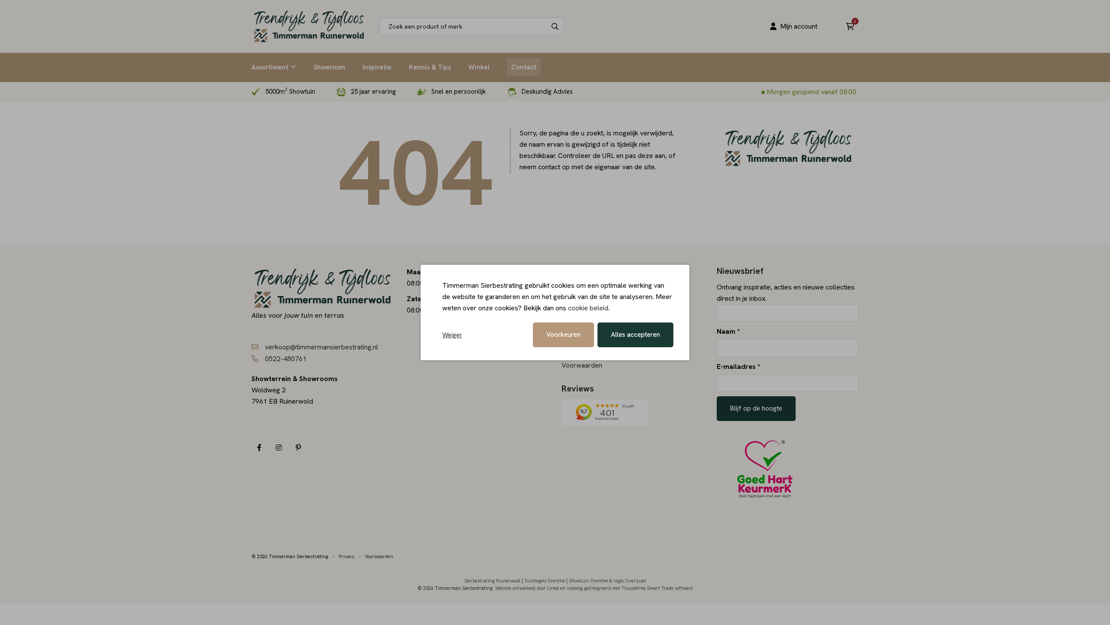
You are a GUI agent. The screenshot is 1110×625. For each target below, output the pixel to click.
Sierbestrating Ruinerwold (492, 581)
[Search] (555, 26)
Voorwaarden (582, 365)
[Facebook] (259, 447)
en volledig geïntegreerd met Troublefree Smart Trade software (626, 588)
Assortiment (269, 67)
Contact (523, 67)
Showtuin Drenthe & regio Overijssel (607, 581)
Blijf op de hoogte (756, 408)
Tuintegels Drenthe (544, 581)
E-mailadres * (738, 366)
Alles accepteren (635, 334)
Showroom (329, 67)
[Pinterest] (298, 447)
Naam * (728, 331)
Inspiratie (377, 67)
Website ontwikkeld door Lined (527, 588)
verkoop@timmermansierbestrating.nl (321, 347)
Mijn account (798, 26)
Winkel (479, 67)
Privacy (347, 556)
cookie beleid (588, 307)
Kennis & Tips (430, 67)
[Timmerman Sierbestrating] (308, 26)
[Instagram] (278, 447)
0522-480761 (286, 358)
